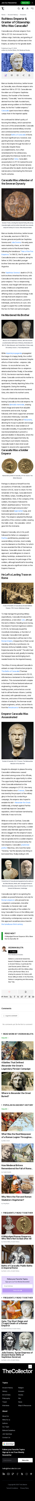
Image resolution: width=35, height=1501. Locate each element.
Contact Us (6, 1437)
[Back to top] (30, 1366)
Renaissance (13, 707)
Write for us (6, 1420)
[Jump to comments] (12, 75)
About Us (5, 1416)
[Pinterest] (31, 1474)
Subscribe (25, 3)
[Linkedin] (11, 997)
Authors (5, 1423)
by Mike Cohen (5, 1141)
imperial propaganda (14, 353)
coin (23, 620)
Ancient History (13, 15)
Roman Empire (7, 641)
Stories (20, 1395)
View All (4, 1038)
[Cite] (29, 75)
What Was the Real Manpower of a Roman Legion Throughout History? (16, 1136)
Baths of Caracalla (18, 135)
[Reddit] (22, 997)
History (4, 1391)
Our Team (5, 1427)
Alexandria (28, 420)
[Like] (9, 992)
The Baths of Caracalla (10, 671)
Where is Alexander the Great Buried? (16, 1095)
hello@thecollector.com (11, 1468)
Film (19, 1398)
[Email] (33, 996)
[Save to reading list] (17, 75)
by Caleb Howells (6, 1172)
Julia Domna (16, 242)
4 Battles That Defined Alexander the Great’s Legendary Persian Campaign (16, 1065)
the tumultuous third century (12, 924)
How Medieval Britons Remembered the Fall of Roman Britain (17, 1167)
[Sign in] (27, 8)
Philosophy (6, 1398)
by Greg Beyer (5, 1203)
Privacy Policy (24, 1488)
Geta (16, 159)
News (20, 1402)
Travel (4, 1402)
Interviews (5, 1405)
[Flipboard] (29, 997)
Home (3, 15)
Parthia (4, 538)
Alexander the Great (22, 802)
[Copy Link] (26, 996)
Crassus (21, 790)
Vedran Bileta (12, 50)
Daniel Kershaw (7, 1328)
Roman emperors (8, 900)
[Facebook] (14, 997)
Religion (21, 1388)
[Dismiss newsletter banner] (32, 2)
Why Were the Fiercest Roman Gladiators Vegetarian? (16, 1198)
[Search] (19, 8)
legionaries (18, 511)
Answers (23, 15)
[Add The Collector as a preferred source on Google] (8, 1444)
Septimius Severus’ (13, 273)
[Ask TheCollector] (6, 75)
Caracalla (5, 111)
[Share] (23, 75)
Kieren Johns (6, 1271)
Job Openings (7, 1434)
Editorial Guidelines (8, 1430)
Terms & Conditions (12, 1488)
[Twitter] (18, 996)
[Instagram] (26, 1474)
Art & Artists (6, 1395)
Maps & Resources (24, 1405)
